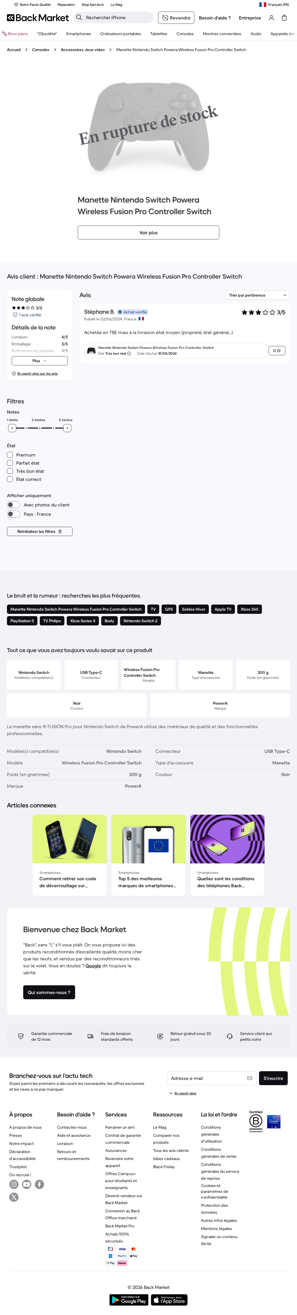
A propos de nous (25, 1127)
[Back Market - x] (14, 1197)
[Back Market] (38, 17)
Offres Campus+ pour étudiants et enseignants (121, 1180)
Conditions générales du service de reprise (220, 1171)
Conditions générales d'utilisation (211, 1134)
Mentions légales (216, 1228)
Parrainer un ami (120, 1127)
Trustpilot (18, 1166)
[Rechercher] (79, 17)
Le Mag (159, 1127)
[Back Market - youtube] (26, 1184)
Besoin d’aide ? (215, 18)
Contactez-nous (72, 1127)
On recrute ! (20, 1174)
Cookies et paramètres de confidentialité (214, 1191)
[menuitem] (78, 33)
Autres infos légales (219, 1220)
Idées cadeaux (166, 1158)
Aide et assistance (73, 1135)
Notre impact (21, 1143)
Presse (15, 1135)
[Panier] (284, 18)
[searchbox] (118, 17)
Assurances (116, 1150)
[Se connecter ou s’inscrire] (271, 18)
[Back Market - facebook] (39, 1184)
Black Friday (164, 1166)
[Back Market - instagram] (14, 1184)
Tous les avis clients (171, 1150)
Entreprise (250, 18)
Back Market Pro (120, 1226)
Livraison (65, 1143)
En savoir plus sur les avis (37, 373)
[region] (148, 856)
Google (93, 965)
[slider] (12, 428)
